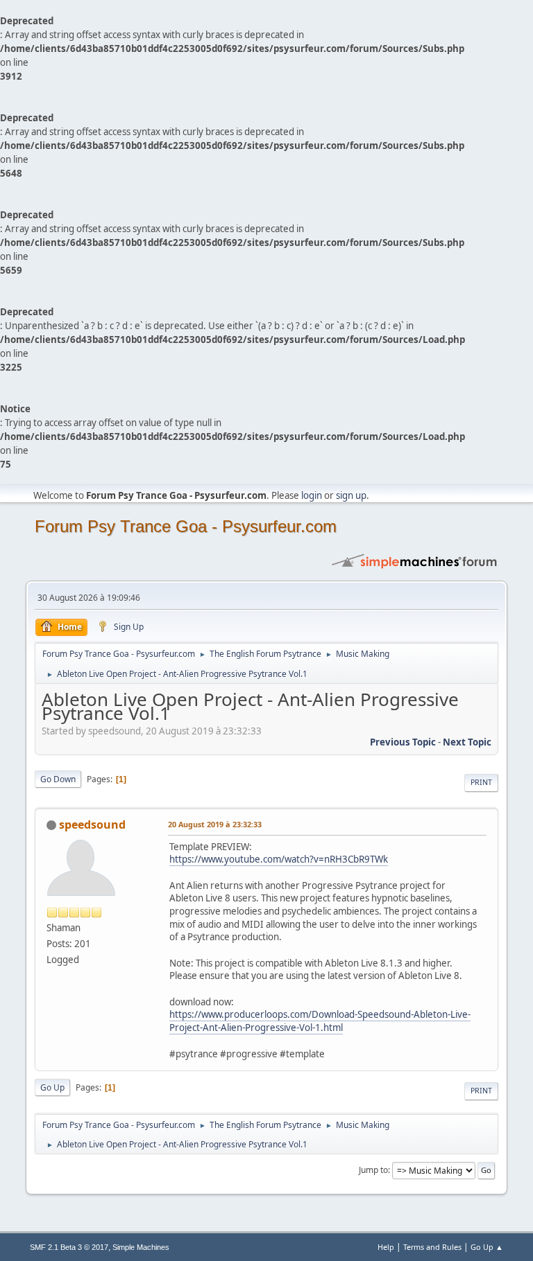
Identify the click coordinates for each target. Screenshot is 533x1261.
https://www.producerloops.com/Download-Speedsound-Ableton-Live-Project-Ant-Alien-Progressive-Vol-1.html (320, 1021)
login (311, 495)
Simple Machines (140, 1247)
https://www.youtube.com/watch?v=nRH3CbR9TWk (278, 859)
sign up (351, 495)
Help (386, 1247)
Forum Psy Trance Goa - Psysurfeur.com (186, 526)
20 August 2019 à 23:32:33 (215, 824)
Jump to (373, 1170)
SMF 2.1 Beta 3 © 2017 (69, 1247)
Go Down (58, 779)
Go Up (52, 1087)
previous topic (403, 742)
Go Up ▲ (487, 1247)
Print (481, 782)
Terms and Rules (432, 1247)
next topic (467, 742)
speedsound (92, 824)
